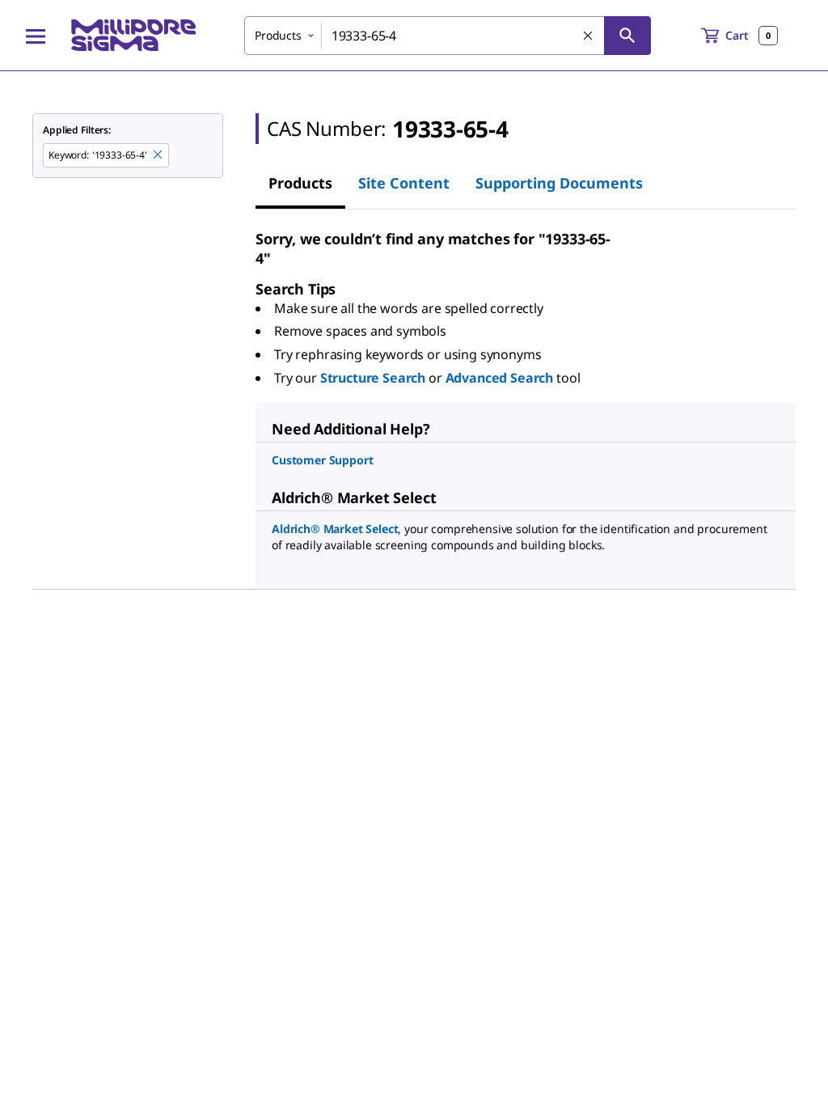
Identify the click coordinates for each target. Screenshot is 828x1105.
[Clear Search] (589, 36)
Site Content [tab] (404, 183)
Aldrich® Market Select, (336, 528)
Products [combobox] (278, 35)
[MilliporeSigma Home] (133, 35)
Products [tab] (300, 183)
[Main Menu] (35, 35)
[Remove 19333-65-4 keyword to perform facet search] (158, 155)
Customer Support (322, 460)
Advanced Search (500, 378)
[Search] (627, 35)
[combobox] (447, 35)
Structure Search (372, 378)
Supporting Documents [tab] (559, 183)
